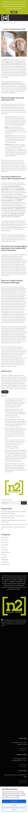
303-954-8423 (23, 748)
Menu (25, 17)
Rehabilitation (4, 559)
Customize (14, 805)
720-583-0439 (23, 781)
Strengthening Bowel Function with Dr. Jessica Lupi (14, 524)
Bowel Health (4, 540)
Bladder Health (5, 537)
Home (2, 22)
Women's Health (5, 564)
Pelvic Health (4, 549)
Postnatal (3, 554)
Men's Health (4, 544)
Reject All (14, 809)
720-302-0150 (23, 750)
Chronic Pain (4, 542)
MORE (14, 12)
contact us (5, 391)
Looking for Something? (6, 499)
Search (23, 502)
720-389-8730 (23, 764)
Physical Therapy (5, 552)
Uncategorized (4, 562)
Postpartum (4, 557)
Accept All (14, 801)
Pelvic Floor (4, 547)
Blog (5, 22)
